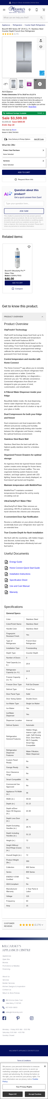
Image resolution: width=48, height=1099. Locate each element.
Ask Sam (24, 211)
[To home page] (17, 9)
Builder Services (9, 983)
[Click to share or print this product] (41, 40)
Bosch (14, 130)
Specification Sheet (18, 580)
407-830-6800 (11, 1007)
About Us (6, 976)
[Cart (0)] (44, 10)
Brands (5, 962)
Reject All (13, 1094)
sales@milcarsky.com (14, 1012)
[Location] (29, 10)
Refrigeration (17, 25)
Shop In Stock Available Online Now (25, 3)
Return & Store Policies (11, 993)
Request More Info (25, 179)
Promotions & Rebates (11, 966)
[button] (4, 10)
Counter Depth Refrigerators (35, 25)
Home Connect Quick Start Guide (25, 568)
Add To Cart (24, 172)
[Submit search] (41, 17)
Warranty (14, 592)
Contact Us (7, 990)
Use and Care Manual (20, 586)
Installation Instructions (20, 574)
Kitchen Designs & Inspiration (14, 986)
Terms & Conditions (24, 1061)
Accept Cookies (35, 1094)
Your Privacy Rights (24, 1087)
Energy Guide (16, 562)
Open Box (6, 959)
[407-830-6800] (37, 10)
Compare (19, 289)
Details (40, 113)
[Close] (45, 1066)
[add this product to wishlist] (41, 47)
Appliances (6, 25)
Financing (6, 969)
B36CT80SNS (13, 132)
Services (6, 980)
